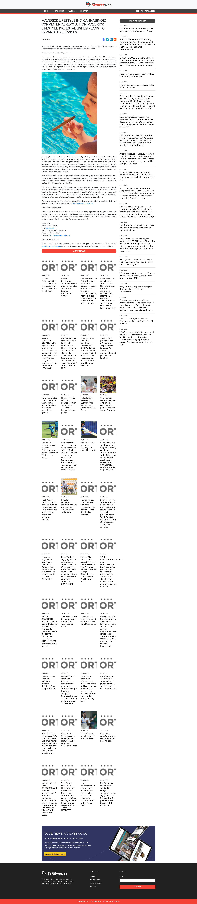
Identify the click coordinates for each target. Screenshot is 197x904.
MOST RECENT (58, 11)
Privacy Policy (95, 880)
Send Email (50, 228)
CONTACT (84, 11)
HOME (45, 11)
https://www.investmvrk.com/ (82, 203)
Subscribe (137, 887)
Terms (92, 876)
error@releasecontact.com (51, 246)
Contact (93, 886)
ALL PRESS (72, 11)
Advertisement (95, 883)
